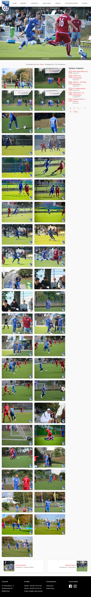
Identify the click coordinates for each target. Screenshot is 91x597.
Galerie (84, 3)
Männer (23, 3)
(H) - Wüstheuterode (79, 88)
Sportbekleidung (71, 3)
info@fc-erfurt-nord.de (36, 591)
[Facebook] (70, 586)
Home (15, 3)
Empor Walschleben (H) (80, 71)
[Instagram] (75, 586)
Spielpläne (46, 3)
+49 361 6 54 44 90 (35, 586)
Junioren (34, 3)
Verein (57, 3)
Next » (76, 112)
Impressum (49, 586)
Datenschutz (50, 588)
